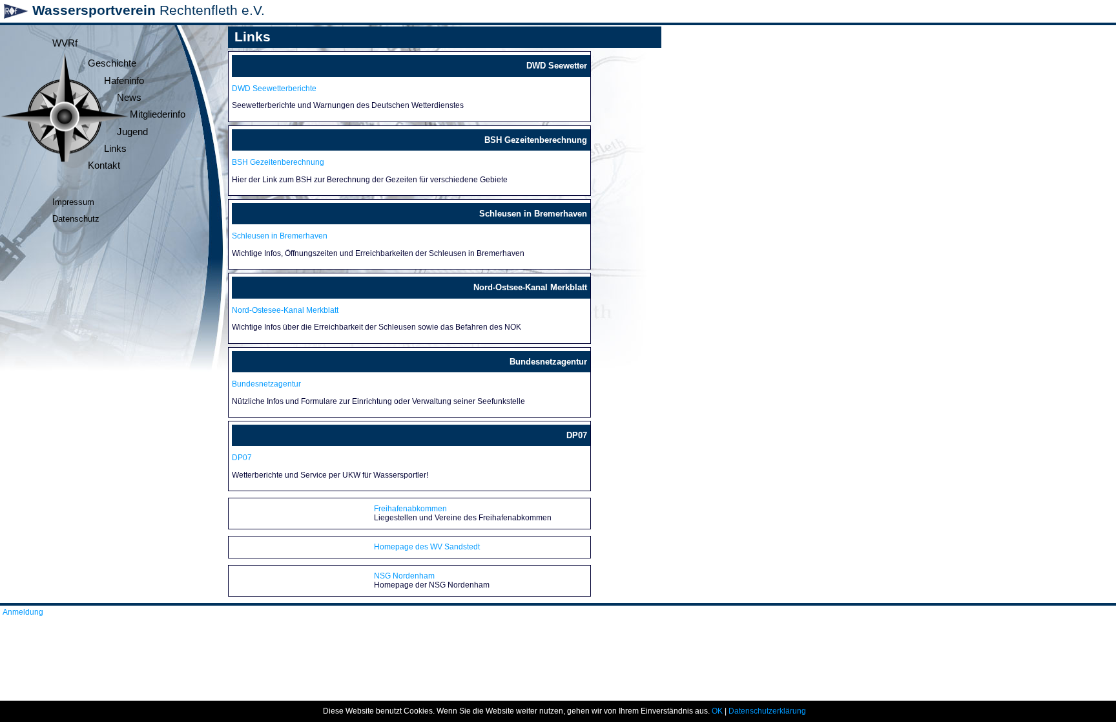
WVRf (65, 43)
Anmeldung (23, 612)
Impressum (73, 202)
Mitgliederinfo (157, 114)
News (129, 97)
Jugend (132, 132)
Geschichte (112, 63)
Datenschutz (75, 219)
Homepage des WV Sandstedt (427, 546)
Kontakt (104, 165)
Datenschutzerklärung (767, 711)
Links (115, 148)
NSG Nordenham (404, 575)
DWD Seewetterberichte (274, 88)
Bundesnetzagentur (266, 383)
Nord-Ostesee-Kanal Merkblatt (285, 310)
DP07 (242, 457)
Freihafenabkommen (410, 508)
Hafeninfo (124, 81)
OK (717, 711)
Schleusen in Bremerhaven (279, 235)
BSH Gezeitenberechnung (278, 162)
